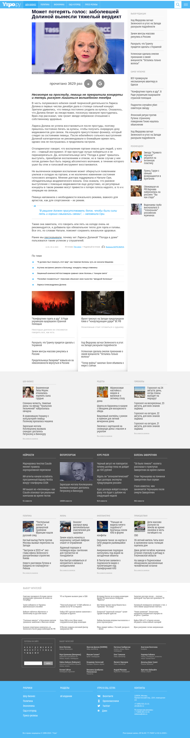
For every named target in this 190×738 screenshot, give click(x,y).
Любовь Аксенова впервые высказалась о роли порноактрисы (113, 621)
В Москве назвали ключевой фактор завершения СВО (74, 628)
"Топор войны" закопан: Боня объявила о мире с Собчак (102, 364)
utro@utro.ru (139, 706)
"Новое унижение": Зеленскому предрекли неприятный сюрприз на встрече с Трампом (148, 613)
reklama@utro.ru (140, 714)
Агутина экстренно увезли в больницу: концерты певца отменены (67, 268)
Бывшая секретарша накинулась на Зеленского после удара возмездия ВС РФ (39, 628)
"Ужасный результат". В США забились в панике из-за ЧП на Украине (75, 606)
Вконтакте (108, 696)
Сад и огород (74, 4)
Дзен (104, 710)
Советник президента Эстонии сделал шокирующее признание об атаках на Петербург (37, 598)
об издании (66, 696)
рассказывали (53, 237)
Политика (45, 4)
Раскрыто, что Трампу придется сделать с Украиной (53, 344)
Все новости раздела (30, 438)
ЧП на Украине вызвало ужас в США (73, 596)
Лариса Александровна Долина (51, 285)
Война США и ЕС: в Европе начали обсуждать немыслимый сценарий (147, 621)
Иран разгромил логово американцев (148, 627)
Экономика (59, 4)
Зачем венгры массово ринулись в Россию (50, 353)
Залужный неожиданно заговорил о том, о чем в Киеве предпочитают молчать (150, 606)
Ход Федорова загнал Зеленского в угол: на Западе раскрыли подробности (102, 344)
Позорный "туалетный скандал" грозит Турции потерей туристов (112, 612)
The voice (77, 247)
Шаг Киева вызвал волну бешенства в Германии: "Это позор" (111, 606)
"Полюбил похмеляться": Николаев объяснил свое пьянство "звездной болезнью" (74, 279)
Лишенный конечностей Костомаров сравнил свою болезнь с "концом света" (72, 273)
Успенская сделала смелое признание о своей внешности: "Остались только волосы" (102, 354)
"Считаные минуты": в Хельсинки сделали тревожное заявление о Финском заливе (39, 621)
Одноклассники (111, 701)
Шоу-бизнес (30, 4)
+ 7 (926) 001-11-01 (142, 712)
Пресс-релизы (91, 4)
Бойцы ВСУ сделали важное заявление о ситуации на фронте (75, 612)
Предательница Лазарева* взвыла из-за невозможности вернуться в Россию (53, 362)
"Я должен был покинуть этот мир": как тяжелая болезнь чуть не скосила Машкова (75, 262)
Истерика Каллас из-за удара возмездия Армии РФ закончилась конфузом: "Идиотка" (112, 598)
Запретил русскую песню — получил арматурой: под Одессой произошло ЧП (149, 597)
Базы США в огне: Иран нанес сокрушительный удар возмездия (73, 621)
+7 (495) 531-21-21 (141, 704)
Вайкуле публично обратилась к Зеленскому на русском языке (35, 612)
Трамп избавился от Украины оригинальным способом (34, 606)
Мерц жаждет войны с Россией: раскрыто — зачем (113, 628)
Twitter (106, 706)
